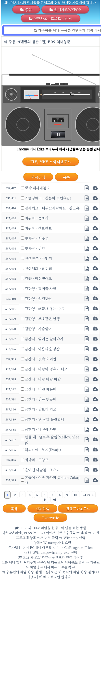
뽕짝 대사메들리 (37, 187)
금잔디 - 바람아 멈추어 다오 (46, 368)
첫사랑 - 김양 (35, 248)
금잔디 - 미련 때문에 (40, 389)
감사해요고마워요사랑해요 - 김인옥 (52, 208)
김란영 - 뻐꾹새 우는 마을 (44, 308)
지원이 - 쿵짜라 (37, 218)
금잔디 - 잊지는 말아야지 (44, 338)
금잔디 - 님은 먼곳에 (40, 399)
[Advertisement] (50, 633)
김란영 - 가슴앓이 (38, 328)
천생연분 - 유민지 (38, 258)
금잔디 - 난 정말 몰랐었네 (44, 419)
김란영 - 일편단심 (38, 298)
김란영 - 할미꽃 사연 (40, 288)
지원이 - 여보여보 (38, 228)
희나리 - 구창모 (37, 459)
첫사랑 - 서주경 (37, 238)
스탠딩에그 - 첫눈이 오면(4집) (48, 197)
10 (75, 495)
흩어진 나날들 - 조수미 (42, 469)
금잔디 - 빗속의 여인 (40, 358)
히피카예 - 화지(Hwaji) (43, 449)
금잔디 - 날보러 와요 (40, 409)
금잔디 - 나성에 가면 (40, 429)
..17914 (88, 495)
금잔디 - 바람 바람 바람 (43, 379)
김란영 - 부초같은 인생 (42, 318)
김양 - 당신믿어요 (38, 278)
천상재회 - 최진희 (38, 268)
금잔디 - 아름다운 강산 (42, 348)
